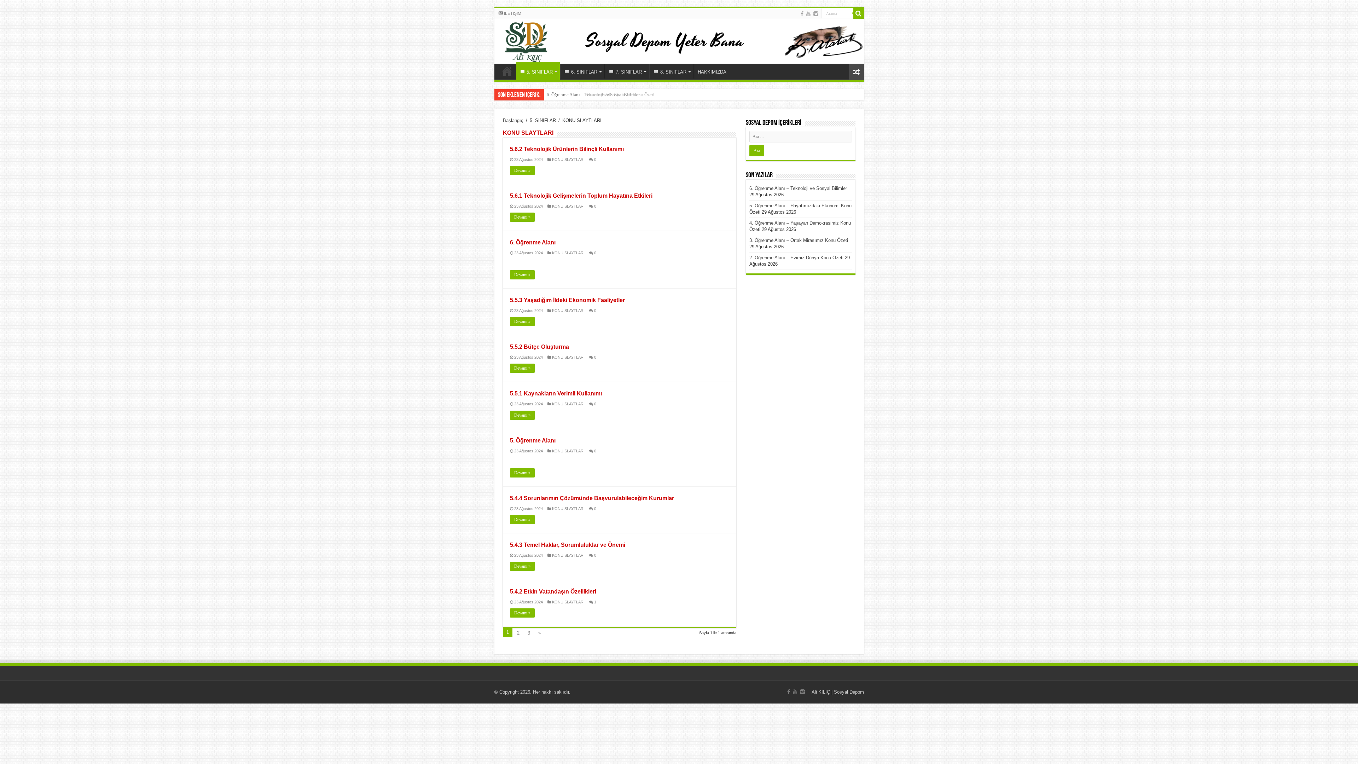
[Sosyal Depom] (679, 41)
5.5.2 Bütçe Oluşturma (539, 347)
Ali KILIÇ (821, 692)
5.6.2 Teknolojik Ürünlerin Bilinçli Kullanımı (567, 149)
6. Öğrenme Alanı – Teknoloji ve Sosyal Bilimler (798, 188)
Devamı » (522, 170)
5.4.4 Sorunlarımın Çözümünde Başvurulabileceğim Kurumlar (592, 498)
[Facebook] (802, 14)
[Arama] (858, 13)
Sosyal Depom (849, 692)
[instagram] (816, 14)
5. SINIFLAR (543, 120)
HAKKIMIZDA (712, 72)
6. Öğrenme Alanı (533, 242)
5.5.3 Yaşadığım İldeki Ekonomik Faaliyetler (567, 300)
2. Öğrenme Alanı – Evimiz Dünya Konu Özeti (796, 257)
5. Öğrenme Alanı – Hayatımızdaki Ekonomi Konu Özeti (601, 94)
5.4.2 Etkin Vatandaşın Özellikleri (553, 592)
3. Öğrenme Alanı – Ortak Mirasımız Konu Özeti (798, 240)
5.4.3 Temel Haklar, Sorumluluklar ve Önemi (567, 545)
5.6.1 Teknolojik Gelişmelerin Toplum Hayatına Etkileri (581, 196)
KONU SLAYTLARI (568, 159)
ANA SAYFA (507, 71)
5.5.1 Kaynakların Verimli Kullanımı (556, 393)
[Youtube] (808, 14)
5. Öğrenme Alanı (533, 441)
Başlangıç (513, 120)
